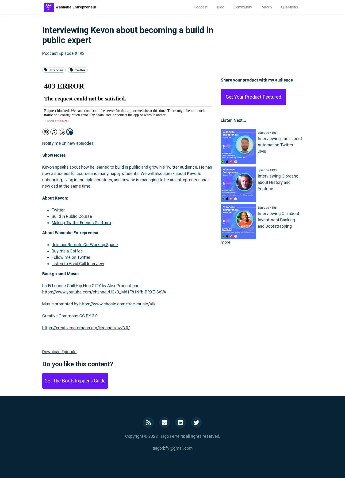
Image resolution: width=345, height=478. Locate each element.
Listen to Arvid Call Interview (78, 263)
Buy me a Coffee (67, 250)
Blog (220, 7)
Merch (266, 7)
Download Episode (59, 351)
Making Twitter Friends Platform (81, 222)
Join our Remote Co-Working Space (85, 244)
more (225, 242)
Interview (57, 70)
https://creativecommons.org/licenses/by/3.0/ (86, 327)
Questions (289, 7)
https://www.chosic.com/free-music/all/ (117, 303)
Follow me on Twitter (71, 257)
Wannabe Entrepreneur (75, 7)
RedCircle (63, 120)
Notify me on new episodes (68, 143)
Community (243, 7)
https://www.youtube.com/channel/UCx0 (80, 291)
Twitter (80, 70)
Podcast (200, 7)
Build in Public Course (72, 216)
